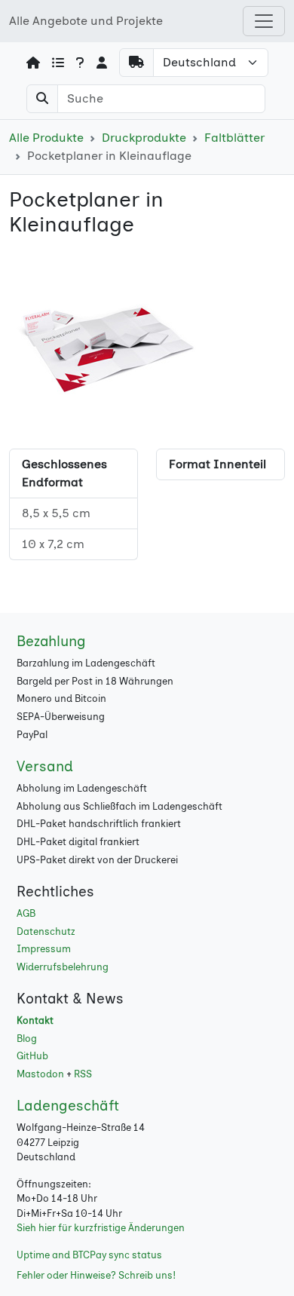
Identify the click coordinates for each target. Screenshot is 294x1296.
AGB (26, 913)
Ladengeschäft (68, 1105)
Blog (27, 1038)
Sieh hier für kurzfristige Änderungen (101, 1227)
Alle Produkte (46, 137)
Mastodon (40, 1074)
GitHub (32, 1056)
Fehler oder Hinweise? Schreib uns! (96, 1275)
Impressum (44, 948)
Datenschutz (46, 931)
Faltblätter (234, 137)
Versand (45, 766)
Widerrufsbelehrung (63, 967)
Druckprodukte (144, 137)
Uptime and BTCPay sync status (89, 1255)
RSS (83, 1074)
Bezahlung (51, 641)
